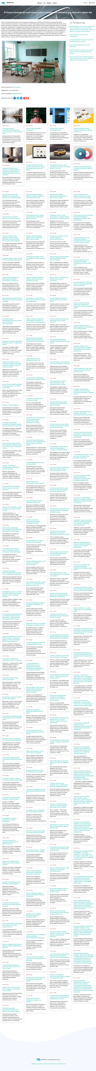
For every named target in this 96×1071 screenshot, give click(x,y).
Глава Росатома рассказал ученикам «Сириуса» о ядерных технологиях (83, 130)
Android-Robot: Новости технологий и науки (57, 129)
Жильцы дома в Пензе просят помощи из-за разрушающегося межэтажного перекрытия (59, 595)
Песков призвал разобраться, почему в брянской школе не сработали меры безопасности (35, 339)
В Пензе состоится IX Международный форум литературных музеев (33, 521)
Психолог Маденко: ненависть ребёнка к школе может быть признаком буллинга (35, 279)
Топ (44, 2)
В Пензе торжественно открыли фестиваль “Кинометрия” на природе (35, 604)
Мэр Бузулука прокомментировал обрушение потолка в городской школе (12, 717)
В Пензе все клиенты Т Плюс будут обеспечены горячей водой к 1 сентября (59, 574)
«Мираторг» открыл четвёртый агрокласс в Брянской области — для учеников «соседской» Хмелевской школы (83, 522)
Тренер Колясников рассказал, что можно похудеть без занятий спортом (83, 168)
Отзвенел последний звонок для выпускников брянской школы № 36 (35, 791)
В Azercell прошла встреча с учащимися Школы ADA (34, 501)
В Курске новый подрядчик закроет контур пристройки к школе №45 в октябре (34, 237)
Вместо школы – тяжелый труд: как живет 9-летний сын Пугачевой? (59, 279)
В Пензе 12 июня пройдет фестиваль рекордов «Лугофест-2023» (33, 915)
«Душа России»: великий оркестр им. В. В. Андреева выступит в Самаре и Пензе (59, 676)
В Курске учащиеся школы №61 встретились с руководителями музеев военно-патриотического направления (83, 435)
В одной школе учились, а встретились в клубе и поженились (10, 819)
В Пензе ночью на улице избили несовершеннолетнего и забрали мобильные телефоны (59, 425)
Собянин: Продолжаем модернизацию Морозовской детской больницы (10, 467)
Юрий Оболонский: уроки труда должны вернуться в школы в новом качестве (83, 370)
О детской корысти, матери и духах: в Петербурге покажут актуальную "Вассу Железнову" (11, 550)
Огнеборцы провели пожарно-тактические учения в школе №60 (12, 779)
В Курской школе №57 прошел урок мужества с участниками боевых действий (35, 216)
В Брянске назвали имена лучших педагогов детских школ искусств (12, 259)
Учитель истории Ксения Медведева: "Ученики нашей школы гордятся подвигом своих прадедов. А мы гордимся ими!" (83, 703)
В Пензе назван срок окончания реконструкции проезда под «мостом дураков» (59, 553)
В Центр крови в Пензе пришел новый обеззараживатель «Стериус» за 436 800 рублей (59, 448)
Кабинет (93, 2)
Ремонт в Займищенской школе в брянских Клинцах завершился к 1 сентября (12, 946)
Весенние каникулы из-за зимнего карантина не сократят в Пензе (36, 624)
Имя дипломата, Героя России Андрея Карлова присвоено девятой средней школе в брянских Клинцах (35, 690)
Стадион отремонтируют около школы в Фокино (35, 463)
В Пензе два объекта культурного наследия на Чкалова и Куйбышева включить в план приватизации (83, 217)
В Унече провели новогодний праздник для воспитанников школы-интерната (58, 403)
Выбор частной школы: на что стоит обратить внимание (35, 751)
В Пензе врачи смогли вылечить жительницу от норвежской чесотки (35, 979)
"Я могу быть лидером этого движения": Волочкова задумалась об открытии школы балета (83, 567)
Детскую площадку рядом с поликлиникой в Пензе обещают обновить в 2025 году (59, 912)
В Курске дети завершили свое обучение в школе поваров (11, 882)
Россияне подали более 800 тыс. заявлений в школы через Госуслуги (59, 320)
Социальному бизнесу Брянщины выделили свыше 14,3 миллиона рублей (12, 342)
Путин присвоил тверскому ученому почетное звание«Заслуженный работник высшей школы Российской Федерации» (83, 726)
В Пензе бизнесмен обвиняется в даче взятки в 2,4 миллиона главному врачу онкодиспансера (59, 955)
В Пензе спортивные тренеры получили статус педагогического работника (36, 958)
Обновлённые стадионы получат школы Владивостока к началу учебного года (59, 826)
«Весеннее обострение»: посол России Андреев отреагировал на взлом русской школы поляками (83, 588)
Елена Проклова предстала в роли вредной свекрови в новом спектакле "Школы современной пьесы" (83, 655)
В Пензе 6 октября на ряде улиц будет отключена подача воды (59, 656)
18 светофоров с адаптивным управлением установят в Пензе (35, 378)
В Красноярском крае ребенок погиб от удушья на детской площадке (11, 488)
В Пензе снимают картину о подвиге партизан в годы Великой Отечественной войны (84, 327)
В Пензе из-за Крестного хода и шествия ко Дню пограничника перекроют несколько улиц (59, 489)
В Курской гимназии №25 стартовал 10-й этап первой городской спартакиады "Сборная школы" (83, 391)
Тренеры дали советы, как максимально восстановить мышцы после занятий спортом (11, 196)
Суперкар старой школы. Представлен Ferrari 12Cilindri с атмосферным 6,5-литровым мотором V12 (83, 348)
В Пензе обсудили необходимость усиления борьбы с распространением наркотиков (36, 936)
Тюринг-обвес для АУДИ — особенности (34, 129)
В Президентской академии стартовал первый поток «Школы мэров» (59, 341)
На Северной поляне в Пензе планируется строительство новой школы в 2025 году (60, 166)
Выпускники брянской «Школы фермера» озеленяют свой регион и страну (59, 890)
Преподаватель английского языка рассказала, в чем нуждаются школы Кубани (58, 382)
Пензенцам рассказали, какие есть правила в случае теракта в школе (35, 258)
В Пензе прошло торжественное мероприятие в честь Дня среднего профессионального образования (59, 720)
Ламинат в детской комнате (10, 405)
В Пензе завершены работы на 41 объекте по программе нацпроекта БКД (36, 562)
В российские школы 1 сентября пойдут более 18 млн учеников (35, 850)
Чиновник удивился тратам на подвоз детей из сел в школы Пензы (58, 299)
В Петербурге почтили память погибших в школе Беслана (11, 798)
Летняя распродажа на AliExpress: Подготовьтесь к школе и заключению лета (12, 925)
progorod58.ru (17, 87)
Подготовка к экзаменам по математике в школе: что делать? (12, 659)
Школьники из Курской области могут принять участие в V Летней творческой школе (36, 299)
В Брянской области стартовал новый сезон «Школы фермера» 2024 (59, 762)
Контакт (55, 2)
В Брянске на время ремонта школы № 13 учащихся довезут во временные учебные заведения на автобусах (84, 500)
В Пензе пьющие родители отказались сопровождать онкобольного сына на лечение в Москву (83, 305)
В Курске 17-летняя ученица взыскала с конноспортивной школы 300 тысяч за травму (58, 805)
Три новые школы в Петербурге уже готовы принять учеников (35, 810)
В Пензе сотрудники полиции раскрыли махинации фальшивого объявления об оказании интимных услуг (82, 478)
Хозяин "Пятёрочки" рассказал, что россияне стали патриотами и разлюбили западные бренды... (81, 51)
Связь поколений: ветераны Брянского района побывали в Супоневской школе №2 (35, 196)
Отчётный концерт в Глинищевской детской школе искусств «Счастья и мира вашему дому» (12, 131)
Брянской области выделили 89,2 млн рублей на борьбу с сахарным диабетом (12, 299)
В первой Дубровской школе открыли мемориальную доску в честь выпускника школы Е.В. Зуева (35, 167)
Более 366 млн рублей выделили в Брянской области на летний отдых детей (12, 386)
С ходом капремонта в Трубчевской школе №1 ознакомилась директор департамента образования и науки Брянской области (34, 666)
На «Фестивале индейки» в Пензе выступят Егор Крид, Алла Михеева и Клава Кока (84, 456)
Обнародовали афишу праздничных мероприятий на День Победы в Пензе (58, 196)
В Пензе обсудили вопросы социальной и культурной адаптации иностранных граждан (59, 532)
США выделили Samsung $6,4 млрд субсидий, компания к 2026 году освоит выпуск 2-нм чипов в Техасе (12, 446)
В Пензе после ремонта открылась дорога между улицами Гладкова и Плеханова (60, 976)
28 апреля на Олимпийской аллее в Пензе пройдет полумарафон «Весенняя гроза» (60, 510)
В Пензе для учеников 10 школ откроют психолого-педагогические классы (59, 237)
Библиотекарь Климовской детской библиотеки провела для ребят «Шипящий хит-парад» (12, 529)
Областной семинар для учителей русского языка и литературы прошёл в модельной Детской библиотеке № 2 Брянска (12, 639)
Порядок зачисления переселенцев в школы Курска (35, 482)
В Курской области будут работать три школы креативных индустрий (60, 362)
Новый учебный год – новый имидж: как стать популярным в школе (83, 609)
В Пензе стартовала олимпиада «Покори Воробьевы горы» (35, 643)
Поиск (85, 2)
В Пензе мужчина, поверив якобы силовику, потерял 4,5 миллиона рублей (60, 741)
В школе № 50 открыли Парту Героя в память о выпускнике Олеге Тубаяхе (11, 989)
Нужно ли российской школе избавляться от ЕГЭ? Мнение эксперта (11, 863)
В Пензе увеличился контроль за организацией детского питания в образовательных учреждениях (59, 636)
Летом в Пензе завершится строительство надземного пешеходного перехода (34, 872)
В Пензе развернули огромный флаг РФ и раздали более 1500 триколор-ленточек (83, 283)
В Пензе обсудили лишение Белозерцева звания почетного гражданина (35, 894)
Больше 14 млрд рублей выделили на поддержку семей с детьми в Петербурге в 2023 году (12, 424)
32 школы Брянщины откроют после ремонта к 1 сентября (35, 771)
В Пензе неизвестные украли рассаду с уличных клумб (34, 541)
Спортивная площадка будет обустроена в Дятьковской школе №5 (12, 759)
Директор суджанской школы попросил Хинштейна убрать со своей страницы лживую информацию (83, 545)
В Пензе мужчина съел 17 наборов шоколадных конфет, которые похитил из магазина (82, 196)
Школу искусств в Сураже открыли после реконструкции (11, 217)
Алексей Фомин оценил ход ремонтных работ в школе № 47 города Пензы (11, 966)
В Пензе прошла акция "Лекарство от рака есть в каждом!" (33, 1000)
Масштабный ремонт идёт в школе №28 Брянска (10, 678)
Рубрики (49, 2)
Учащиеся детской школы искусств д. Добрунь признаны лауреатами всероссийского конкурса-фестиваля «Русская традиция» (11, 171)
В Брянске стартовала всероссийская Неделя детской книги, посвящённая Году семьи (11, 572)
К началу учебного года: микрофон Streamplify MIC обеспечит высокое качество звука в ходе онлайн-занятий (10, 238)
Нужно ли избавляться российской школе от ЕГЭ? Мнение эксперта (10, 842)
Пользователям (52, 1063)
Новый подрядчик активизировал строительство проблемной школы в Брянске (59, 258)
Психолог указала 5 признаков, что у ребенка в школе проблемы (12, 739)
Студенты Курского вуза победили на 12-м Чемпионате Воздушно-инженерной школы (59, 784)
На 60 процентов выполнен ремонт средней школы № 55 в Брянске (35, 732)
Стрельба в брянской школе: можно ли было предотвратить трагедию (11, 904)
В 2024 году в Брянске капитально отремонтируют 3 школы (34, 711)
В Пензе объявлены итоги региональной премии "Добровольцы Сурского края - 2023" (83, 262)
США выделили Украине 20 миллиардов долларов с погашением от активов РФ (10, 279)
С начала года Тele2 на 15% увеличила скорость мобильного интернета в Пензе (59, 615)
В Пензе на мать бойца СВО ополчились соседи (34, 399)
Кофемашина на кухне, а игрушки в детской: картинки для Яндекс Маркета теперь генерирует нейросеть (12, 594)
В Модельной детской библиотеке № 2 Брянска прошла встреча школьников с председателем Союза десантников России (12, 616)
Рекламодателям (61, 1063)
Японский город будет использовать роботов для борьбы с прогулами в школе (10, 1009)
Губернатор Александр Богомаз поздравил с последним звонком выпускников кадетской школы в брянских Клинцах (83, 631)
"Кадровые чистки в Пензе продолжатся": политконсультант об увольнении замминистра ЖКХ (60, 216)
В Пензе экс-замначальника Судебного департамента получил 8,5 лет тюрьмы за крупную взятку (58, 698)
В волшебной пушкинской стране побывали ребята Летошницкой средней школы (59, 848)
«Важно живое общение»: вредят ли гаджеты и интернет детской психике (12, 508)
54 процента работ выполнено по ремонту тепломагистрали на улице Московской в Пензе (59, 469)
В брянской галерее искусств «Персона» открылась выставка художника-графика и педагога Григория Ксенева (11, 364)
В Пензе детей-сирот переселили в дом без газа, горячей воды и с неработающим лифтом (59, 997)
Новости (39, 2)
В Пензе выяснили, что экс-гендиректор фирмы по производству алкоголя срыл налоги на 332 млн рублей (82, 240)
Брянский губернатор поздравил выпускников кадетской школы (35, 831)
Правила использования (37, 1063)
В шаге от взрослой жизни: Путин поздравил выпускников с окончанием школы (59, 869)
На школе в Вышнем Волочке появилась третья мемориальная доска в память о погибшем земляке (36, 442)
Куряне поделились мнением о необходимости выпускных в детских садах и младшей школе (35, 320)
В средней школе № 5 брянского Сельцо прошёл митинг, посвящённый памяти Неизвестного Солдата (35, 420)
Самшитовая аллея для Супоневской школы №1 (33, 359)
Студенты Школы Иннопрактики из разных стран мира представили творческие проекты (83, 413)
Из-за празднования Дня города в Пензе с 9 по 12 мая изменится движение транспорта (36, 583)
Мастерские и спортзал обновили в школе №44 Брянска (12, 697)
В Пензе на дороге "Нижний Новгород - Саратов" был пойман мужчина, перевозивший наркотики (59, 934)
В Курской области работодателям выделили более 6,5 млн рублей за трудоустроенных (12, 321)
